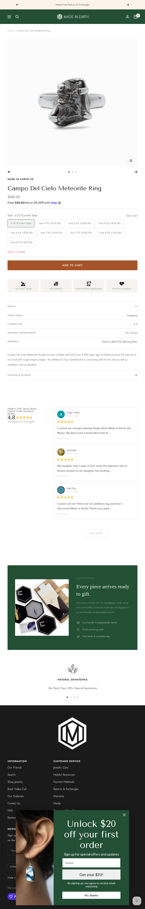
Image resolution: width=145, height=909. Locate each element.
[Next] (135, 172)
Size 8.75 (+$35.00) (21, 242)
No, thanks (91, 895)
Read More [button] (62, 438)
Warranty (58, 796)
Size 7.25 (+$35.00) (51, 232)
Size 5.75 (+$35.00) (110, 223)
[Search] (17, 16)
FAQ (10, 810)
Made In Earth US (21, 179)
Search (12, 775)
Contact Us (14, 803)
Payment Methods (63, 782)
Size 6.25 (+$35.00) (22, 232)
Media (57, 803)
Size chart (131, 215)
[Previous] (9, 172)
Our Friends (15, 767)
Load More (96, 533)
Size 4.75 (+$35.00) (50, 223)
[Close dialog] (124, 815)
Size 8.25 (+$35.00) (111, 232)
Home (11, 30)
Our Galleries (16, 796)
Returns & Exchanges (65, 789)
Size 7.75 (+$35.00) (81, 232)
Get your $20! (91, 874)
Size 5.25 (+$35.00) (80, 223)
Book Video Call (17, 789)
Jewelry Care (60, 767)
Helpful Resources (64, 775)
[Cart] (135, 16)
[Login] (127, 16)
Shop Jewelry (15, 782)
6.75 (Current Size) (21, 223)
